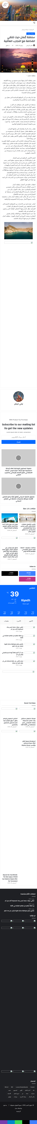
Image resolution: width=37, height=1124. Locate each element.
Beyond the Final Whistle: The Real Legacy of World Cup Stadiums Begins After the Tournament (9, 878)
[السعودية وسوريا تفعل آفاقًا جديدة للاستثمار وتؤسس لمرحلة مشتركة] (27, 734)
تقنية (9, 1090)
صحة (27, 1093)
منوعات (15, 1096)
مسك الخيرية (23, 1096)
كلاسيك (9, 1093)
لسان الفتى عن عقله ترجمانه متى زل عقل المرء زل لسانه (12, 662)
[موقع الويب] (18, 407)
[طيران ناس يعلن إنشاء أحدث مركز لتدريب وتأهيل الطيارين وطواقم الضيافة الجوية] (10, 517)
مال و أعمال (32, 1096)
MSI (12, 1087)
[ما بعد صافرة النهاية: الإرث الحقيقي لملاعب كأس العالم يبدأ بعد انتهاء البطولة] (6, 998)
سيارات (33, 1093)
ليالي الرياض (29, 45)
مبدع (16, 1108)
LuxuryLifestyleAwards (22, 1087)
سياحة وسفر (25, 29)
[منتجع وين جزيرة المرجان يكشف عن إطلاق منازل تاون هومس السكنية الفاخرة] (6, 1073)
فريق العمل (16, 1093)
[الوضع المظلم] (27, 22)
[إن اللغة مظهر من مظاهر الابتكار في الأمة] (30, 638)
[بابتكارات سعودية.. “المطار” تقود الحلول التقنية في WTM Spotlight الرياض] (27, 541)
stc (34, 1090)
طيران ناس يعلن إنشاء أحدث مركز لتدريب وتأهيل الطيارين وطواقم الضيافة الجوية (10, 526)
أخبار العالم (27, 1090)
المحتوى (15, 1090)
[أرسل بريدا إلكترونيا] (25, 45)
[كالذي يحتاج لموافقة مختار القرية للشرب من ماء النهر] (30, 646)
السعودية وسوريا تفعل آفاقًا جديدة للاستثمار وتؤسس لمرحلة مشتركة (28, 743)
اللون (21, 1090)
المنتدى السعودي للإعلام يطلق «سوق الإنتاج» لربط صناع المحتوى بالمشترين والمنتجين (10, 721)
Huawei (32, 1087)
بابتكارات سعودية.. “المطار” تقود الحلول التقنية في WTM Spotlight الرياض (27, 550)
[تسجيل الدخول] (24, 22)
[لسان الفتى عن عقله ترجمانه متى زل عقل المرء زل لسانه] (30, 663)
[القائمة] (34, 22)
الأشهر (31, 621)
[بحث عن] (31, 22)
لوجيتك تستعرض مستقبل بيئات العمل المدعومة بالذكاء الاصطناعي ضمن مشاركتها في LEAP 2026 (28, 721)
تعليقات (6, 621)
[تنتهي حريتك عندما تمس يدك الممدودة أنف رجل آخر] (30, 629)
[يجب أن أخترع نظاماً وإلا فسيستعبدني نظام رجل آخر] (30, 655)
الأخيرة (19, 621)
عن (22, 1093)
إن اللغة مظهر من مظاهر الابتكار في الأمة (13, 636)
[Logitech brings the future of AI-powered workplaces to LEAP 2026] (30, 923)
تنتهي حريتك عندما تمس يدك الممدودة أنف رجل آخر (15, 628)
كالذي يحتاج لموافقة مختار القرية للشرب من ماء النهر (13, 645)
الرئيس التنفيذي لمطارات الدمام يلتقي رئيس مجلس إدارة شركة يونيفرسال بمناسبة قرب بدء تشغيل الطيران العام (28, 528)
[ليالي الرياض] (18, 10)
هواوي (9, 1096)
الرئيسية (31, 29)
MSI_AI (6, 1087)
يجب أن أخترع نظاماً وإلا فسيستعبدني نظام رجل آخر (12, 653)
